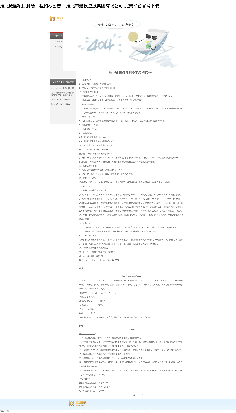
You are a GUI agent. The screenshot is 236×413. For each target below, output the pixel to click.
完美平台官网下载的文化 (155, 18)
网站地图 (4, 411)
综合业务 (140, 18)
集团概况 (123, 18)
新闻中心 (131, 18)
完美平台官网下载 (110, 18)
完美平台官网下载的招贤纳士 (115, 24)
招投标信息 (180, 18)
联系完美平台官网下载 (138, 24)
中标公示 (60, 47)
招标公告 (60, 41)
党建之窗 (171, 18)
